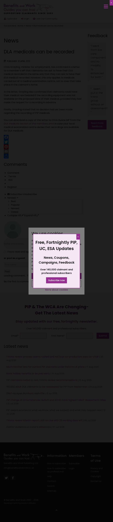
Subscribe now (56, 280)
